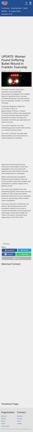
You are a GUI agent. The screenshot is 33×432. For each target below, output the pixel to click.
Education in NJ (7, 14)
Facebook (10, 250)
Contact (3, 418)
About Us (4, 416)
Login (30, 4)
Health (25, 8)
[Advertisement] (16, 34)
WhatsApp (24, 254)
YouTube (19, 418)
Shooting (6, 244)
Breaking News (16, 8)
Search (26, 4)
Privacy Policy (5, 426)
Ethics (3, 421)
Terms (3, 423)
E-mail (17, 258)
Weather (4, 11)
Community (5, 8)
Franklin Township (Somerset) (13, 89)
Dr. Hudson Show (15, 11)
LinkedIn (9, 254)
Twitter (25, 250)
